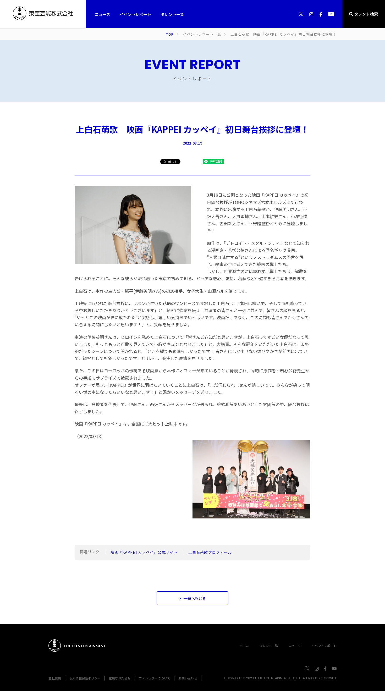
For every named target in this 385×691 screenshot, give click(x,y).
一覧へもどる (195, 598)
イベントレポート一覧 (202, 34)
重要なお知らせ (120, 678)
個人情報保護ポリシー (85, 678)
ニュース (295, 645)
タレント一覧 (268, 645)
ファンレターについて (154, 678)
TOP (170, 34)
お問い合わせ (187, 678)
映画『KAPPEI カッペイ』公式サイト (144, 552)
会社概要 (54, 678)
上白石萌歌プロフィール (210, 552)
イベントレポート (324, 645)
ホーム (244, 645)
